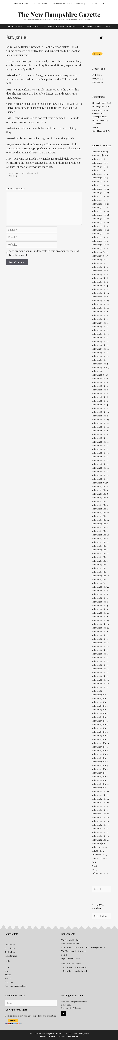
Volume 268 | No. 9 (100, 386)
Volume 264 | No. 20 (100, 813)
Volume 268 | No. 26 (100, 412)
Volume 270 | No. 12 (100, 237)
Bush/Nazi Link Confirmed (75, 967)
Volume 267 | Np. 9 (100, 486)
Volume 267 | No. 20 (100, 534)
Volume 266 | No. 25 (100, 616)
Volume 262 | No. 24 (100, 839)
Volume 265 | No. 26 (100, 720)
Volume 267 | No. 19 (100, 542)
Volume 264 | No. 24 (100, 799)
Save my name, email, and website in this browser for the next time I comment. (44, 253)
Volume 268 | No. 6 (100, 397)
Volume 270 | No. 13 (100, 233)
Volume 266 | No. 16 (100, 653)
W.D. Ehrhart (10, 948)
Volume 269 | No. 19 (100, 322)
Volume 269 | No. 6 (100, 278)
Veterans (9, 982)
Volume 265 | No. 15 (100, 765)
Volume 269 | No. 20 (100, 315)
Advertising (80, 3)
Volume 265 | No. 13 (100, 772)
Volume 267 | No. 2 (100, 538)
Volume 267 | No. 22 (100, 527)
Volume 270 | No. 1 (100, 248)
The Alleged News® (33, 26)
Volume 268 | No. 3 (100, 408)
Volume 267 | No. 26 (100, 512)
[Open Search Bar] (103, 3)
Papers (8, 974)
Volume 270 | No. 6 (100, 170)
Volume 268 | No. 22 (100, 427)
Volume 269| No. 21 (100, 252)
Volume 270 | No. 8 (100, 163)
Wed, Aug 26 (97, 74)
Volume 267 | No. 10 (100, 575)
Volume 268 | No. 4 (100, 404)
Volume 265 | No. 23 (100, 732)
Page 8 (107, 26)
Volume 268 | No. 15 (100, 456)
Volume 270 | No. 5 (100, 174)
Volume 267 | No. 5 (100, 501)
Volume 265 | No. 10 (100, 784)
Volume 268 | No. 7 (100, 393)
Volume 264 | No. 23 (100, 802)
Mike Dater (10, 944)
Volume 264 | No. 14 (100, 836)
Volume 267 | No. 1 (100, 579)
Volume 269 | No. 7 (100, 274)
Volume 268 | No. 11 (100, 471)
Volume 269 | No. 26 (100, 293)
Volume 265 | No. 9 (100, 694)
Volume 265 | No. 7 (100, 702)
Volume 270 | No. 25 (100, 185)
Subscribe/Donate (21, 3)
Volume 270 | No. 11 (100, 241)
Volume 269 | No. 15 (100, 337)
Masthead (93, 3)
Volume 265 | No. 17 (100, 758)
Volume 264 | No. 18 (100, 821)
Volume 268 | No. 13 (100, 464)
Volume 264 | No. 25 (100, 795)
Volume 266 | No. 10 (100, 680)
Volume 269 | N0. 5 (100, 363)
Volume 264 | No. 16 (100, 828)
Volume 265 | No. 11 (100, 780)
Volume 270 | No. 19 (100, 211)
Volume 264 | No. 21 (100, 810)
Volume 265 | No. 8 (100, 698)
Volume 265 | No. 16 (100, 761)
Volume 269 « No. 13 (100, 367)
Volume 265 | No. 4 (100, 713)
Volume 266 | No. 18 (100, 646)
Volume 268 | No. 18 (100, 445)
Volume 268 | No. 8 (100, 389)
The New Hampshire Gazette (59, 14)
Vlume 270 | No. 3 (99, 854)
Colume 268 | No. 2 (100, 873)
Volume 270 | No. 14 (100, 229)
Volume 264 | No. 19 (100, 817)
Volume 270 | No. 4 (100, 177)
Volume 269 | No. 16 (100, 334)
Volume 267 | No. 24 (100, 520)
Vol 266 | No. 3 (98, 851)
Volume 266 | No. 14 (100, 661)
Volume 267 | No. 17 (100, 549)
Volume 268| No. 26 (100, 374)
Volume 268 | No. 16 (100, 453)
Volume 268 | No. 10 (100, 475)
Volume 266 (97, 691)
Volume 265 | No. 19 (100, 750)
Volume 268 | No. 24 (100, 419)
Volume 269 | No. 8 (100, 270)
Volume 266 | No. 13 (100, 665)
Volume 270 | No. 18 (100, 215)
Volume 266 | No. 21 (100, 631)
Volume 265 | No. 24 (100, 728)
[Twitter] (101, 38)
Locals (7, 967)
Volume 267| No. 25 (100, 482)
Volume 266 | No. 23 (100, 624)
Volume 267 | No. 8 (100, 493)
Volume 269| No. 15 (100, 255)
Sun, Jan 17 (13, 176)
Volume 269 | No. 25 (100, 296)
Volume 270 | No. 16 (100, 222)
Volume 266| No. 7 (99, 583)
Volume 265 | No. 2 (100, 746)
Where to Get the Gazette (61, 3)
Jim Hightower (11, 952)
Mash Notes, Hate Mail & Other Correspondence (60, 26)
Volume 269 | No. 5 (100, 282)
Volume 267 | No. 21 (100, 531)
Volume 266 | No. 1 (100, 687)
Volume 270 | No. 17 (100, 218)
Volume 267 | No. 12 (100, 568)
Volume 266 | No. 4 (100, 605)
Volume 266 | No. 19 (100, 642)
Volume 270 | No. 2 (100, 207)
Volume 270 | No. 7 (100, 166)
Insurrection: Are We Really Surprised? (24, 173)
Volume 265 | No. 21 (100, 739)
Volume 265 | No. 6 (100, 706)
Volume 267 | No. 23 (100, 523)
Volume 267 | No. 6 (100, 497)
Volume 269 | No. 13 (100, 345)
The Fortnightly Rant (15, 26)
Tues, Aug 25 (97, 78)
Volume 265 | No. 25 (100, 724)
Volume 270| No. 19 (100, 155)
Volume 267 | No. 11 (100, 572)
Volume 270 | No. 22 (100, 196)
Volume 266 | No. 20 (100, 635)
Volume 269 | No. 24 (100, 300)
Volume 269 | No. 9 (100, 267)
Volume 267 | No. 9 (100, 490)
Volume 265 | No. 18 (100, 754)
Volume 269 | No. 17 (100, 330)
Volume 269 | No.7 (99, 263)
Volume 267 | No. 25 (100, 516)
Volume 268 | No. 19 (100, 441)
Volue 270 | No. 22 (99, 847)
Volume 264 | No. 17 (100, 825)
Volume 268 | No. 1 (100, 479)
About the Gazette (39, 3)
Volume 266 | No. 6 (100, 598)
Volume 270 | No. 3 (100, 181)
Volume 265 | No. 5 (99, 709)
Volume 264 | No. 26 (100, 791)
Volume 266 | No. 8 (100, 594)
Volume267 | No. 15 (100, 151)
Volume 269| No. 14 (100, 259)
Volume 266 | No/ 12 (100, 587)
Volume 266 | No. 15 (100, 657)
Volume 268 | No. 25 (100, 415)
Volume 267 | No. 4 (100, 505)
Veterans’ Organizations (16, 986)
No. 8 (94, 862)
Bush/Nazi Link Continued (75, 971)
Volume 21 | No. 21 (99, 843)
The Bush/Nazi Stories (71, 963)
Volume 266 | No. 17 (100, 650)
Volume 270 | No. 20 (100, 203)
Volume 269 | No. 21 (100, 311)
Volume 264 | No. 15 (100, 832)
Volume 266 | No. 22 (100, 627)
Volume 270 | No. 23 (100, 192)
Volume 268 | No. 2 (100, 438)
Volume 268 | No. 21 (100, 430)
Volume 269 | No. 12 (100, 348)
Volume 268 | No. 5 (100, 401)
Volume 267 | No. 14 (100, 561)
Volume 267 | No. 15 (100, 557)
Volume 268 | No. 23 (100, 423)
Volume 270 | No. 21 (100, 200)
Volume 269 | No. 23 (100, 304)
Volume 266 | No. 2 (100, 639)
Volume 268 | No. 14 (100, 460)
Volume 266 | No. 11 (100, 676)
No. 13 (94, 869)
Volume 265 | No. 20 (100, 743)
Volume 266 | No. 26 (100, 613)
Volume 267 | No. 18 (100, 546)
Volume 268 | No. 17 (100, 449)
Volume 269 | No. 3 (100, 289)
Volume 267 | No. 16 (100, 553)
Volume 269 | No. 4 (100, 285)
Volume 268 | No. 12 (100, 467)
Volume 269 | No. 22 (100, 308)
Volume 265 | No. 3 (100, 717)
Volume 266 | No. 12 (100, 668)
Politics (8, 978)
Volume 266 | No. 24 (100, 620)
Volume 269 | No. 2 (100, 319)
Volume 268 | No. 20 (100, 434)
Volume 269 (97, 371)
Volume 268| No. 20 (100, 378)
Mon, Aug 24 (97, 82)
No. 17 (94, 865)
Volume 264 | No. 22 (100, 806)
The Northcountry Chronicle (91, 26)
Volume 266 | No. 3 (100, 609)
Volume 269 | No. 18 (100, 326)
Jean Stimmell (11, 955)
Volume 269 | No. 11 (100, 352)
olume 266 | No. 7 (99, 858)
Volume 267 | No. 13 (100, 564)
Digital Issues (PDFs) (101, 131)
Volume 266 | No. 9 (100, 590)
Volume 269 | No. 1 (100, 360)
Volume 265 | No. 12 (100, 776)
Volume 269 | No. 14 (100, 341)
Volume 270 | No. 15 (100, 226)
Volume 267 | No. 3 (100, 508)
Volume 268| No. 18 (100, 382)
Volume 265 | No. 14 (100, 769)
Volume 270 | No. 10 (100, 244)
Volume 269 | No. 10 (100, 356)
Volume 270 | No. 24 (100, 189)
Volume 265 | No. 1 (99, 787)
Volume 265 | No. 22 (100, 735)
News (7, 971)
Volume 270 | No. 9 (100, 159)
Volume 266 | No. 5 (100, 601)
